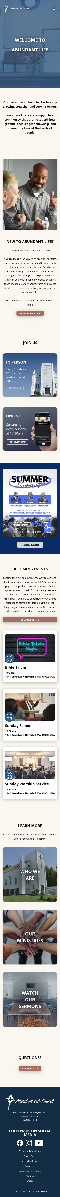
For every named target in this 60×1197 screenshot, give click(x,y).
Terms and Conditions (30, 1151)
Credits (30, 1180)
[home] (15, 9)
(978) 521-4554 (30, 1120)
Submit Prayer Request (30, 1170)
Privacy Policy (30, 1156)
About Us (30, 1175)
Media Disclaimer (30, 1161)
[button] (54, 9)
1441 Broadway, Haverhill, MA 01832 (30, 1112)
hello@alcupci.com (30, 1116)
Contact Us (30, 1165)
